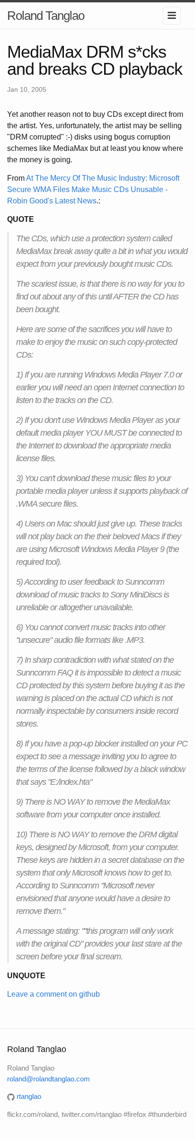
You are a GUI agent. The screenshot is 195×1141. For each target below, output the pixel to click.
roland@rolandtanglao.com (48, 1079)
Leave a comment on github (53, 994)
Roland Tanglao (45, 16)
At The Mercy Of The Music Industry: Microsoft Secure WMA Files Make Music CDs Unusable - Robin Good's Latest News (93, 189)
